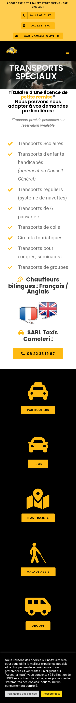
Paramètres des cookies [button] (22, 693)
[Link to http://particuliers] (38, 391)
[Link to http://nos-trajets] (38, 499)
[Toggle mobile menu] (68, 52)
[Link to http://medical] (38, 553)
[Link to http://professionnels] (38, 445)
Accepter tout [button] (52, 693)
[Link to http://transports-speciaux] (38, 607)
